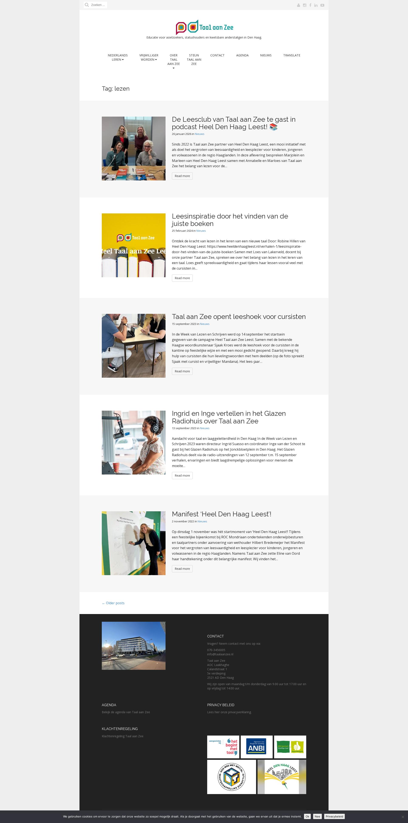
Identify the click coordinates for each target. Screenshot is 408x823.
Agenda (242, 55)
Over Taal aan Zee (173, 59)
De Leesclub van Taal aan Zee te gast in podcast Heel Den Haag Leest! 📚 (234, 123)
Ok (307, 816)
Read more (182, 176)
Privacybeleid (334, 816)
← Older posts (113, 603)
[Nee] (403, 817)
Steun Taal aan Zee (194, 59)
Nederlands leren (118, 57)
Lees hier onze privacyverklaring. (229, 712)
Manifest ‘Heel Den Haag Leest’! (221, 514)
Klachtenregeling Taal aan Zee (122, 736)
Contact (217, 55)
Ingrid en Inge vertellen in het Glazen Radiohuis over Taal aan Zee (229, 417)
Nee (317, 816)
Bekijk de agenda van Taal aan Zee (126, 712)
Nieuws (266, 55)
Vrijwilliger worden (148, 57)
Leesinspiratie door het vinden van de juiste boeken (230, 219)
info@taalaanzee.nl (220, 654)
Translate (291, 55)
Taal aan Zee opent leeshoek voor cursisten (239, 316)
